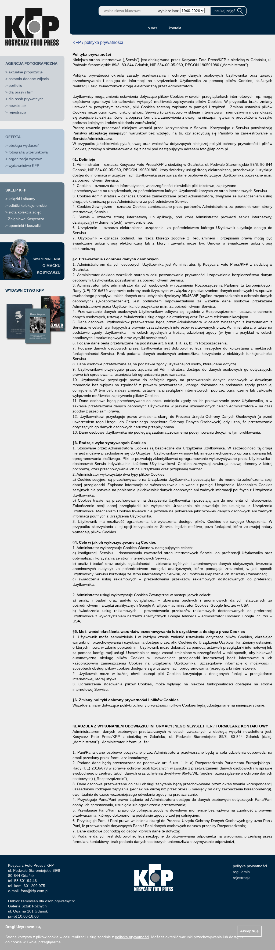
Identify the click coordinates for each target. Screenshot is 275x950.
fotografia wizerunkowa (28, 152)
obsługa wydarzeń (24, 145)
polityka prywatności (250, 866)
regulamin (241, 872)
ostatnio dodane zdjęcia (29, 79)
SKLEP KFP (15, 190)
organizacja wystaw (25, 159)
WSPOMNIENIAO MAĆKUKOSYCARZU (46, 266)
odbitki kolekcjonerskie (28, 205)
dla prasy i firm (21, 92)
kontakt (175, 28)
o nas (152, 28)
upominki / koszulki (25, 225)
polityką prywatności (132, 937)
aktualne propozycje (26, 72)
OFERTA (13, 137)
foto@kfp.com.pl (34, 891)
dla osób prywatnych (26, 99)
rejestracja (17, 112)
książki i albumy (22, 199)
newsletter (17, 105)
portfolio (15, 85)
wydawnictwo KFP (24, 165)
